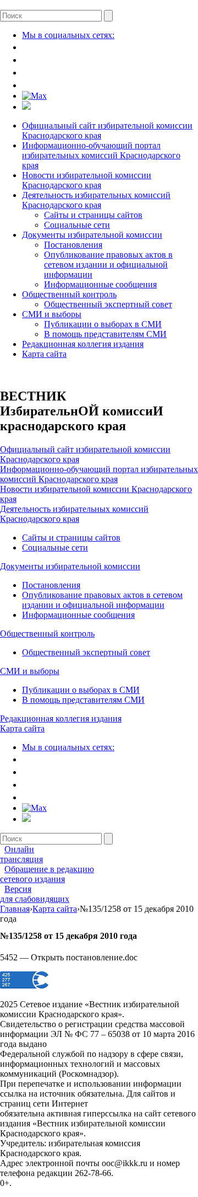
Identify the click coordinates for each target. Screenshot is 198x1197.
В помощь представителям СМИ (105, 334)
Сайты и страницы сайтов (93, 215)
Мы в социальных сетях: (68, 35)
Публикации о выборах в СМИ (103, 324)
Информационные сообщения (100, 284)
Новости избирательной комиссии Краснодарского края (86, 180)
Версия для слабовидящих (34, 894)
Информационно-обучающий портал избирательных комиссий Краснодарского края (101, 155)
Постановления (73, 244)
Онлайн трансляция (21, 854)
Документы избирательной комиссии (92, 234)
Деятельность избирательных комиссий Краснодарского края (96, 200)
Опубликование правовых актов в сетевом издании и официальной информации (108, 264)
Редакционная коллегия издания (83, 344)
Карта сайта (44, 354)
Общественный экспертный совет (108, 304)
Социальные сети (77, 224)
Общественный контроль (69, 294)
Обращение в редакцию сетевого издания (47, 874)
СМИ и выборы (51, 314)
